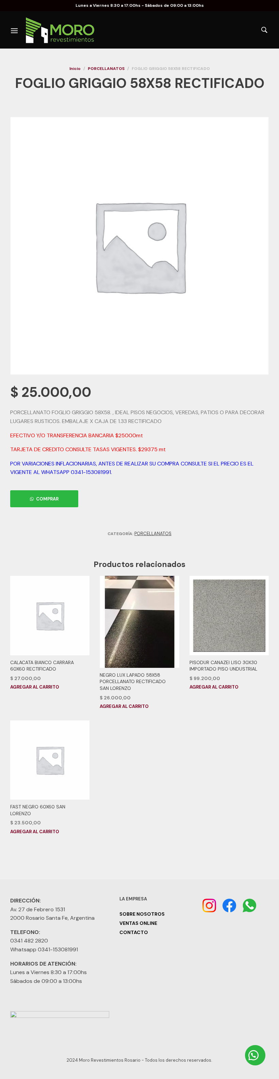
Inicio (75, 68)
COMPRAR (47, 499)
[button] (44, 498)
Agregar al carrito (34, 687)
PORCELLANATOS (106, 68)
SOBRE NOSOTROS (142, 914)
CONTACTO (133, 932)
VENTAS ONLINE (138, 923)
